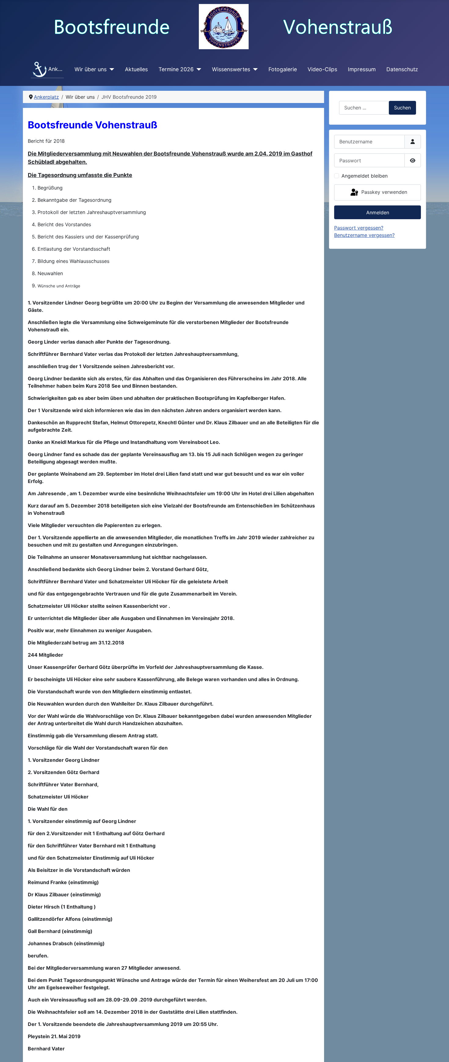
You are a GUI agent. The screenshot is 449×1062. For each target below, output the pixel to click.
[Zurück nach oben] (438, 1050)
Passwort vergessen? (358, 228)
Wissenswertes (231, 69)
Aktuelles (136, 69)
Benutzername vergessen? (364, 235)
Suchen (402, 108)
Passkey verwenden (383, 192)
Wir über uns (91, 69)
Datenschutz (402, 69)
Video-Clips (322, 69)
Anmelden (377, 212)
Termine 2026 (176, 69)
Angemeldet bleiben (364, 176)
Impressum (362, 69)
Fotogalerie (282, 69)
